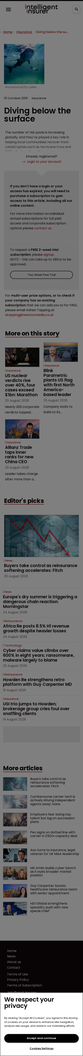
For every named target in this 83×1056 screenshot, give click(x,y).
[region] (41, 1024)
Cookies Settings (41, 1048)
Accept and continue (41, 1038)
